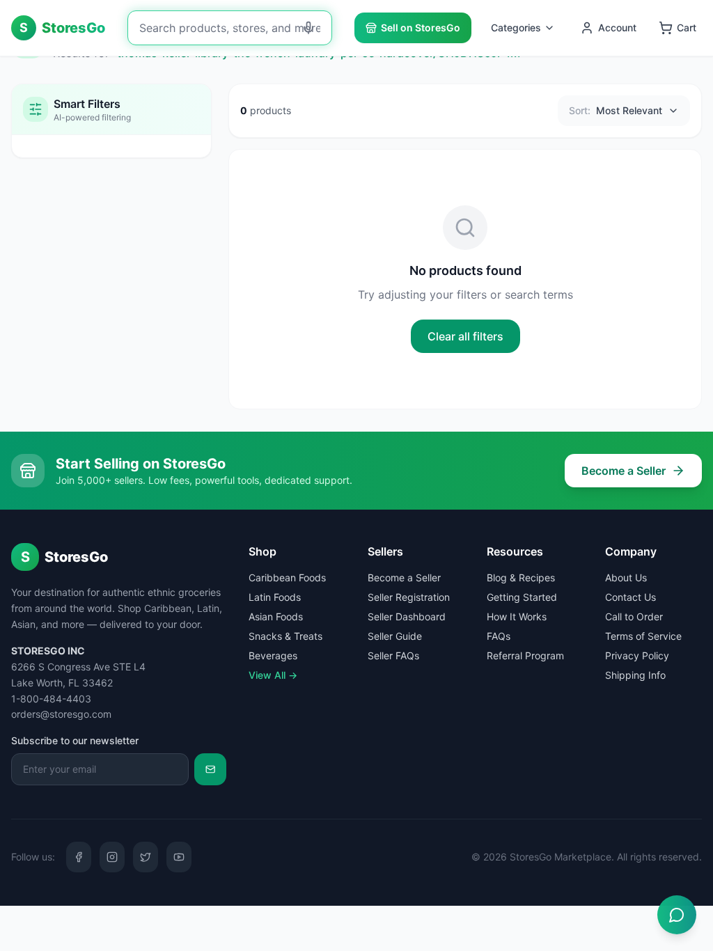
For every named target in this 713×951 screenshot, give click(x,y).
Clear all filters (465, 336)
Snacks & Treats (285, 636)
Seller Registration (409, 597)
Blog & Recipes (521, 577)
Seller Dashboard (407, 616)
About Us (626, 577)
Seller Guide (395, 636)
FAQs (498, 636)
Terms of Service (643, 636)
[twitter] (145, 857)
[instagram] (112, 857)
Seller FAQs (393, 655)
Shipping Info (635, 675)
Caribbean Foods (287, 577)
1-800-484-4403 (51, 699)
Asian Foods (276, 616)
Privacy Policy (637, 655)
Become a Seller (623, 471)
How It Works (517, 616)
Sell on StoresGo (420, 27)
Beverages (273, 655)
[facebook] (78, 857)
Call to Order (634, 616)
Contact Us (630, 597)
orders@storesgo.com (61, 714)
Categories (516, 27)
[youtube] (178, 857)
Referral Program (525, 655)
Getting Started (522, 597)
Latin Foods (275, 597)
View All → (273, 675)
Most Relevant (615, 110)
